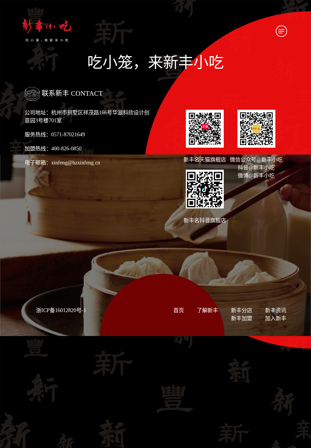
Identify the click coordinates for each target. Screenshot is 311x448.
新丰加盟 (241, 318)
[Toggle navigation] (281, 31)
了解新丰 (207, 310)
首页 (178, 310)
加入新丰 (275, 318)
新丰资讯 (275, 310)
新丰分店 (241, 310)
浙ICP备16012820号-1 (61, 310)
